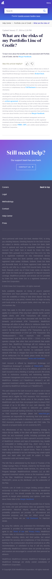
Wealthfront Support (6, 23)
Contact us (25, 167)
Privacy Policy (34, 532)
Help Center (7, 216)
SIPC (25, 125)
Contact (5, 209)
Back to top (45, 187)
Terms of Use (18, 532)
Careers (5, 187)
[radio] (27, 64)
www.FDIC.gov (44, 414)
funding (33, 16)
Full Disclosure (31, 87)
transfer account (24, 16)
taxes (38, 16)
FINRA (20, 125)
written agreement (11, 101)
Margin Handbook (38, 113)
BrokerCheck (39, 74)
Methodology (7, 202)
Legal (4, 194)
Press (4, 223)
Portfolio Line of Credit (22, 23)
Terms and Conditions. (36, 359)
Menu (49, 3)
